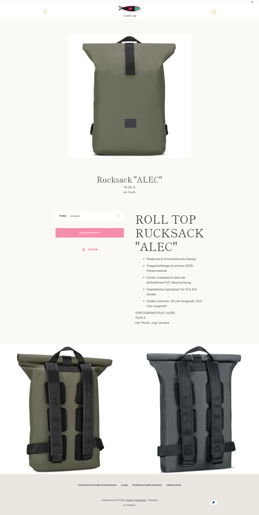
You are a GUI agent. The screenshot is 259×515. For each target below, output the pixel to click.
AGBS (124, 485)
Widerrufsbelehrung (147, 485)
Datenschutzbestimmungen (97, 485)
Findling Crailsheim (136, 500)
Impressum (174, 485)
